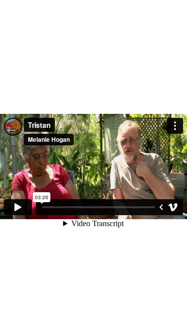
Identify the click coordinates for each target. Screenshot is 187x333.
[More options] (175, 126)
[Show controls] (161, 207)
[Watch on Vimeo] (173, 207)
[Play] (18, 207)
